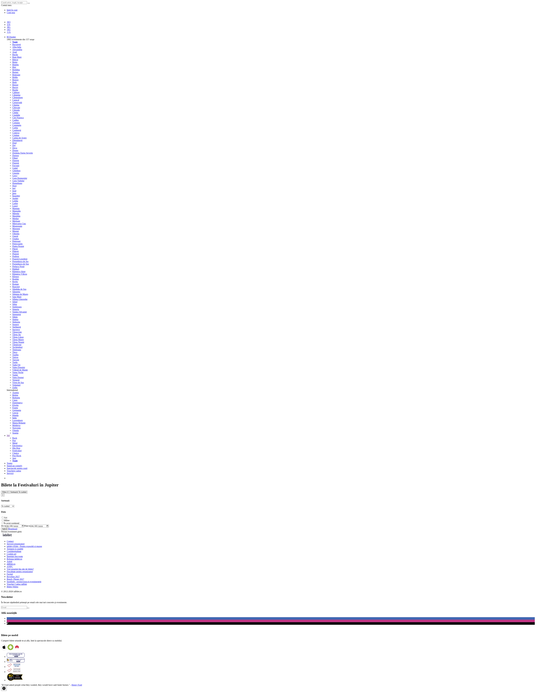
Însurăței (16, 196)
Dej (14, 145)
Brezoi (15, 85)
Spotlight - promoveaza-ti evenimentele (24, 581)
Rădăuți (15, 269)
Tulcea (15, 357)
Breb (14, 82)
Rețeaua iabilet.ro (14, 559)
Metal (14, 443)
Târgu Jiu (16, 334)
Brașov (15, 80)
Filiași (15, 158)
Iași (13, 188)
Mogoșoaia (17, 226)
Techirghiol (17, 347)
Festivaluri (17, 450)
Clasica (15, 453)
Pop (14, 440)
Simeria (15, 309)
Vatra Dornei (18, 377)
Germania (16, 410)
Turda (15, 362)
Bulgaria (16, 397)
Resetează (12, 529)
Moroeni (16, 228)
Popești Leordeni (19, 259)
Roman (15, 284)
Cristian (15, 135)
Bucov (15, 87)
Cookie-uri (11, 554)
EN (8, 24)
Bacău (15, 54)
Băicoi (15, 59)
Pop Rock (16, 455)
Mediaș (15, 218)
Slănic (15, 317)
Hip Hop (16, 448)
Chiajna (15, 105)
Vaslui (15, 375)
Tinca (14, 352)
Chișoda (16, 110)
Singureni (16, 314)
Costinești (16, 130)
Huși (14, 186)
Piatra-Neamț (18, 246)
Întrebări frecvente (15, 556)
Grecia (15, 413)
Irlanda (15, 415)
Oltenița (15, 233)
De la (3, 526)
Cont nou (11, 12)
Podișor (15, 256)
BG (9, 27)
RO (9, 22)
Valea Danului (18, 367)
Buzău (15, 90)
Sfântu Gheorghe (19, 299)
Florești (15, 160)
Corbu (15, 128)
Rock (14, 438)
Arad (14, 52)
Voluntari (16, 385)
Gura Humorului (19, 178)
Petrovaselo (17, 244)
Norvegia (16, 428)
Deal (14, 143)
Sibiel (14, 302)
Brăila (15, 77)
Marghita (16, 216)
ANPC (10, 566)
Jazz (14, 458)
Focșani (15, 165)
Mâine (7, 520)
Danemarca (17, 402)
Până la (27, 526)
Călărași (15, 92)
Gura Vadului (18, 181)
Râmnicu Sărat (18, 271)
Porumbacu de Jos (20, 261)
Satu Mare (16, 297)
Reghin (15, 279)
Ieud (14, 191)
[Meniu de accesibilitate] (4, 688)
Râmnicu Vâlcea (19, 274)
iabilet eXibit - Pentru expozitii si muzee (24, 546)
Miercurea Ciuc (19, 223)
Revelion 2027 (13, 576)
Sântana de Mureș (20, 294)
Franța (15, 408)
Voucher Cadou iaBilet (17, 584)
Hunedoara (17, 183)
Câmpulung (17, 97)
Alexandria (17, 49)
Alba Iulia (16, 47)
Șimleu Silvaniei (19, 312)
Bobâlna (16, 70)
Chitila (15, 112)
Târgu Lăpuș (18, 337)
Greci (14, 175)
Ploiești (15, 254)
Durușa (15, 155)
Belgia (15, 395)
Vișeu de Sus (18, 382)
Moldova (16, 425)
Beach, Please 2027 (15, 579)
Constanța (16, 125)
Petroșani (16, 241)
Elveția (15, 405)
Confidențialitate (14, 551)
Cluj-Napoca (18, 117)
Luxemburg (17, 420)
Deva (14, 148)
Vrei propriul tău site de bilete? (20, 569)
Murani (15, 231)
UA (9, 32)
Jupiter (15, 198)
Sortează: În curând (18, 492)
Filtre (5, 492)
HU (9, 29)
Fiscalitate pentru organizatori (20, 571)
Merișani (16, 221)
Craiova (15, 133)
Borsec (15, 72)
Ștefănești (16, 327)
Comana (16, 122)
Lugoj (15, 206)
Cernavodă (17, 102)
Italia (14, 418)
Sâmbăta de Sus (19, 289)
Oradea (15, 239)
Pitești (15, 249)
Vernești (15, 380)
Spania (15, 433)
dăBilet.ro (11, 564)
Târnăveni (16, 344)
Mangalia (16, 211)
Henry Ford (77, 685)
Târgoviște (17, 332)
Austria (15, 392)
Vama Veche (17, 372)
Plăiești (15, 251)
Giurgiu (15, 173)
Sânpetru (16, 292)
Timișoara (16, 350)
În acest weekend (11, 523)
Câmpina (16, 95)
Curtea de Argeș (19, 138)
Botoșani (16, 75)
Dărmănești (17, 140)
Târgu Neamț (18, 342)
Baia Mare (17, 57)
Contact (10, 541)
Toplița (15, 355)
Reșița (15, 281)
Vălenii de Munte (20, 370)
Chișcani (16, 107)
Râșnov (15, 276)
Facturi (10, 574)
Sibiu (14, 304)
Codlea (15, 120)
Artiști (9, 561)
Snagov (15, 324)
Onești (15, 236)
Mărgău (15, 213)
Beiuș (14, 62)
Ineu (14, 193)
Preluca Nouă (18, 266)
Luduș (15, 203)
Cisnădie (16, 115)
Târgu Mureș (18, 339)
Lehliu (15, 201)
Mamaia (15, 208)
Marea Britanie (18, 423)
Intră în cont (12, 10)
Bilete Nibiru (12, 586)
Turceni (15, 360)
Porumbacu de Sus (20, 264)
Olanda (15, 430)
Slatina (15, 319)
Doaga (15, 150)
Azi (5, 517)
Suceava (16, 329)
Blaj (14, 67)
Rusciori (16, 286)
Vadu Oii (16, 365)
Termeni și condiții (15, 549)
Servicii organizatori (16, 544)
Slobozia (16, 322)
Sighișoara (17, 307)
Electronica (17, 445)
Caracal (15, 100)
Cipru (14, 400)
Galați (15, 168)
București (16, 44)
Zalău (14, 387)
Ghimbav (16, 170)
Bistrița (15, 64)
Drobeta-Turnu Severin (22, 153)
